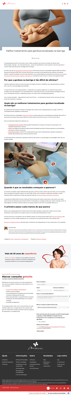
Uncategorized (24, 239)
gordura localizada (28, 115)
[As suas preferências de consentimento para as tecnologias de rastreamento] (69, 296)
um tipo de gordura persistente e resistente (47, 195)
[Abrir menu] (62, 4)
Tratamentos (17, 239)
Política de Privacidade (51, 327)
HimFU (10, 128)
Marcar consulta (40, 331)
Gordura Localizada (41, 239)
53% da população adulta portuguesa (23, 70)
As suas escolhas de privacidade (57, 393)
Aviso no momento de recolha (37, 393)
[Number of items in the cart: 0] (67, 3)
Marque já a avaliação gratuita (12, 222)
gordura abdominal (57, 216)
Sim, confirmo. (42, 321)
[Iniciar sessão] (64, 3)
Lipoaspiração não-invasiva (15, 125)
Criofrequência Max (13, 132)
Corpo (11, 239)
